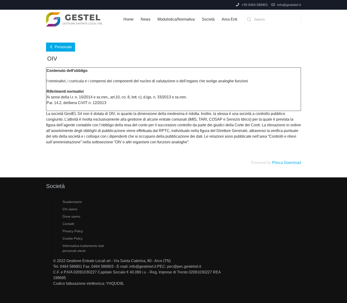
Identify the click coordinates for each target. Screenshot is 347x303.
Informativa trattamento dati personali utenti (83, 248)
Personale (63, 47)
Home (128, 19)
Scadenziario (72, 202)
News (145, 19)
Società (208, 19)
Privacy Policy (73, 231)
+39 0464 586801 (254, 5)
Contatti (68, 224)
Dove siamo (71, 216)
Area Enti (229, 19)
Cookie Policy (73, 238)
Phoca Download (286, 163)
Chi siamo (70, 209)
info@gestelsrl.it (289, 5)
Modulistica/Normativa (176, 19)
